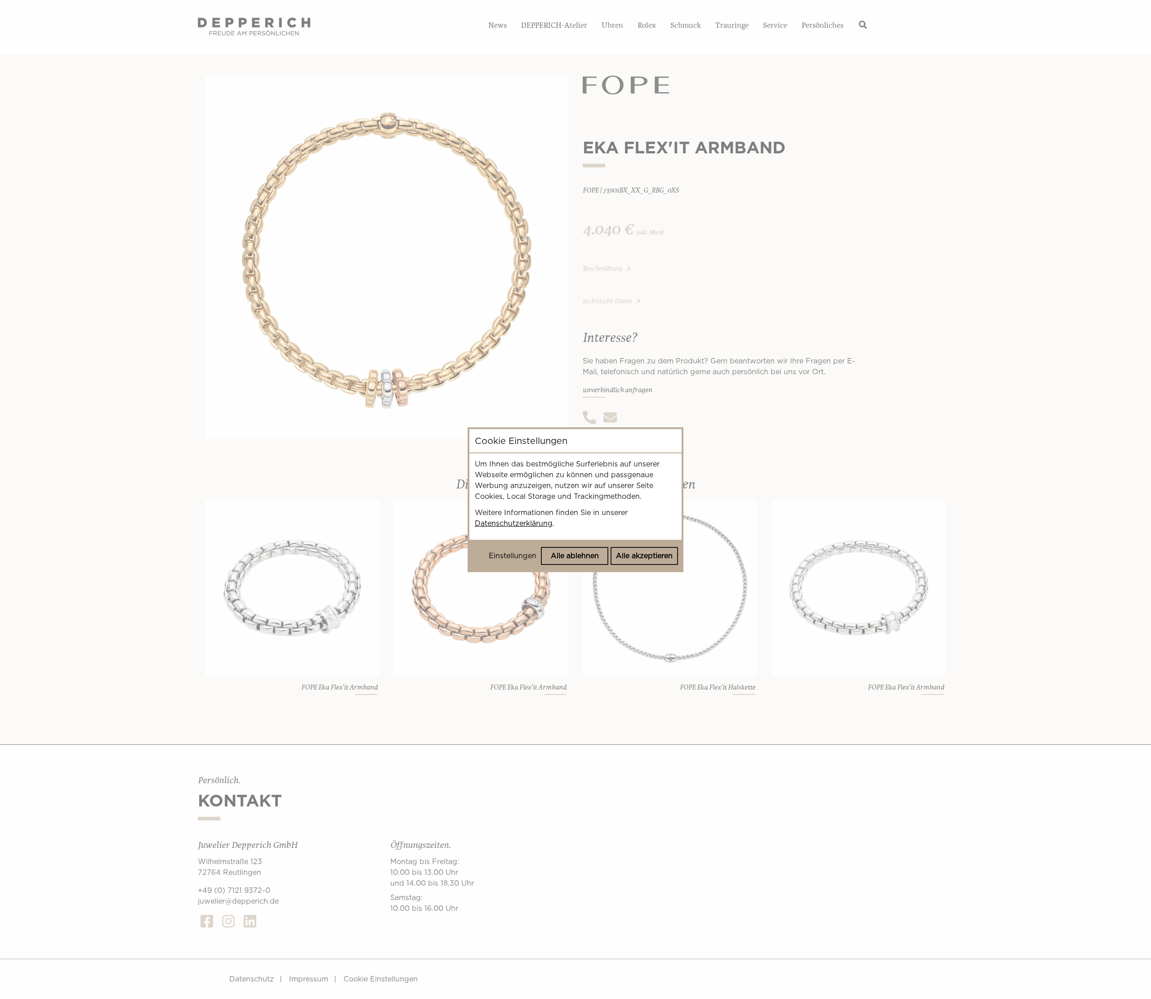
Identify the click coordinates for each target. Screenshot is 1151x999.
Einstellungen (512, 555)
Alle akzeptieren (644, 555)
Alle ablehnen (575, 555)
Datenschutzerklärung (514, 523)
